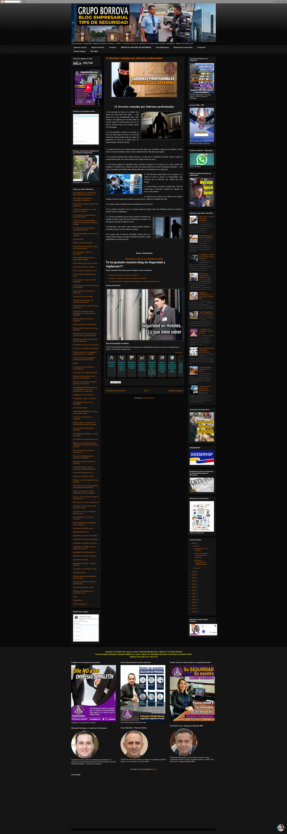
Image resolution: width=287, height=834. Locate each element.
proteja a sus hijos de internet (83, 476)
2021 (194, 584)
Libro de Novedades (80, 408)
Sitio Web (94, 51)
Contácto (112, 47)
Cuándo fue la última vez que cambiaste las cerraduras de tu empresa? (84, 313)
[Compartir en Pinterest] (120, 382)
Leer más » (179, 352)
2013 (194, 609)
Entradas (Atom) (149, 398)
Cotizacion (201, 47)
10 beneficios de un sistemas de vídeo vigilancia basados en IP (84, 193)
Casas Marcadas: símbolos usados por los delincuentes (85, 247)
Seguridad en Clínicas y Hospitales (85, 539)
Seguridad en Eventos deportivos (85, 556)
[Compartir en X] (115, 382)
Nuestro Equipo (80, 51)
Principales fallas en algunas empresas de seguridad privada (84, 468)
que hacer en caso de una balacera (85, 502)
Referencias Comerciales (183, 47)
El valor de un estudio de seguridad (85, 348)
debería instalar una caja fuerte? (84, 324)
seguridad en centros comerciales (85, 535)
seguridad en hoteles (80, 559)
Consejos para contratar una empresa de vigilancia (83, 301)
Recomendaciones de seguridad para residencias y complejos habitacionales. (135, 281)
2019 (194, 590)
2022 (194, 581)
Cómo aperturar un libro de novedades (205, 236)
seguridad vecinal (79, 572)
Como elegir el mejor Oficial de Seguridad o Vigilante (84, 258)
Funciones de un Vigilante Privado (85, 372)
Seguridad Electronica (81, 532)
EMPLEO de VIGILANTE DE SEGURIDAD (136, 47)
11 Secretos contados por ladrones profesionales (134, 58)
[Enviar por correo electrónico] (111, 382)
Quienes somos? (80, 47)
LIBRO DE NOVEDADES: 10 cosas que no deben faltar (85, 412)
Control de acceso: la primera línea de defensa (121, 366)
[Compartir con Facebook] (118, 382)
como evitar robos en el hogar (83, 267)
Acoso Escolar (78, 239)
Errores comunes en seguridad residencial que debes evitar (162, 367)
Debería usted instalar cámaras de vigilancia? (124, 275)
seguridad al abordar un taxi (83, 528)
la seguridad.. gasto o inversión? (84, 398)
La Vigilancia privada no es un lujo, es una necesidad (182, 367)
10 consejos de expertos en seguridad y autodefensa (83, 199)
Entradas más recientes (115, 391)
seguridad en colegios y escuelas (85, 543)
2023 (194, 578)
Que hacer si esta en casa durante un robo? (144, 259)
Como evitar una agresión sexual (85, 270)
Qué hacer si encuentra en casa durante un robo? (84, 507)
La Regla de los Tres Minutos (111, 364)
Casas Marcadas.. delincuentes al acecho (205, 369)
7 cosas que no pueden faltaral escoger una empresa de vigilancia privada (85, 222)
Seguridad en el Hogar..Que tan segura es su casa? (84, 547)
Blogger (154, 769)
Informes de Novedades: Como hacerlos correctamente (84, 377)
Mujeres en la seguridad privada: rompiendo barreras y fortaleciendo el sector (85, 445)
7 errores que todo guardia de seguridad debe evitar (83, 229)
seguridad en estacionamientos (84, 552)
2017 (194, 596)
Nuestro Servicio (98, 47)
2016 (194, 599)
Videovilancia (77, 600)
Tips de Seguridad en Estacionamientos (206, 313)
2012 (194, 612)
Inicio (146, 391)
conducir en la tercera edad (83, 296)
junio (196, 546)
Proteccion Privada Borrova (82, 472)
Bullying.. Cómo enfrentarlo (82, 243)
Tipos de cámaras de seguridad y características (206, 350)
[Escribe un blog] (113, 382)
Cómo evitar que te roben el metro (85, 263)
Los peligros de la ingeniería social (85, 439)
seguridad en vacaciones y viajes (85, 569)
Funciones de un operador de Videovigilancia (205, 388)
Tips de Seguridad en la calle (83, 587)
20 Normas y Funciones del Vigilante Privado (132, 365)
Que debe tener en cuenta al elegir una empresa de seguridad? (85, 486)
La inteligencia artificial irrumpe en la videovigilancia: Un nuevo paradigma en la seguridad (85, 389)
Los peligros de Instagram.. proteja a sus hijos (206, 331)
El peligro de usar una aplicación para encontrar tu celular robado (84, 334)
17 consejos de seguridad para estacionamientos (84, 216)
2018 (194, 593)
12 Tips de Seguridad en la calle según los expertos (84, 210)
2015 (194, 602)
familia (75, 363)
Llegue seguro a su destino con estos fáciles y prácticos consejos (85, 423)
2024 (194, 575)
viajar (75, 596)
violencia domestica (80, 604)
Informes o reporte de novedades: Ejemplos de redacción (128, 278)
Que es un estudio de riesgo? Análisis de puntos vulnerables (84, 492)
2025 (194, 572)
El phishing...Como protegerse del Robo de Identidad (85, 340)
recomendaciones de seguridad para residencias (84, 523)
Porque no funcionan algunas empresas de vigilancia (83, 457)
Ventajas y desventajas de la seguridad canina (83, 592)
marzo (196, 568)
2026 (194, 543)
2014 (194, 605)
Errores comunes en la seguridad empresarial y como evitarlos (172, 367)
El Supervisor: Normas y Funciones (85, 345)
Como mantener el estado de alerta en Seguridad (141, 366)
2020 (194, 587)
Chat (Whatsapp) (162, 47)
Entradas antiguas (175, 391)
